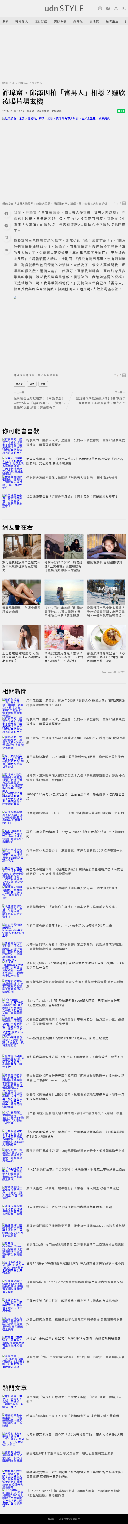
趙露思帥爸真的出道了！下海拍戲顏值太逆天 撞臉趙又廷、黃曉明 (72, 1415)
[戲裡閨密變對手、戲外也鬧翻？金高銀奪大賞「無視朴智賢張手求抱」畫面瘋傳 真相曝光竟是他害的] (13, 1477)
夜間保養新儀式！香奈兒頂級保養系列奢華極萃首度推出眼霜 (69, 1207)
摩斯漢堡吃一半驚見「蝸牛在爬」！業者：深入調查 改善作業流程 (72, 1188)
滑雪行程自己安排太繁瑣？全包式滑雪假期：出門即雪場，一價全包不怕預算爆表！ (106, 611)
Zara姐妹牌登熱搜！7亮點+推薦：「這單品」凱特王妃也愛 (67, 1038)
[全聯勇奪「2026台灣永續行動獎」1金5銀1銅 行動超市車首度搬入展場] (13, 1362)
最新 (5, 21)
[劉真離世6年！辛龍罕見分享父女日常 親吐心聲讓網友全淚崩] (13, 1458)
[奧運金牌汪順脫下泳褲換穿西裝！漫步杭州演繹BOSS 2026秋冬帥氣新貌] (13, 1230)
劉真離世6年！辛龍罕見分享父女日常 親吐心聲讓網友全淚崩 (70, 1453)
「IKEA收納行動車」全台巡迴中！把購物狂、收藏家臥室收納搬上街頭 (75, 1169)
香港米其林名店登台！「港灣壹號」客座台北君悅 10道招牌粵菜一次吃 (106, 657)
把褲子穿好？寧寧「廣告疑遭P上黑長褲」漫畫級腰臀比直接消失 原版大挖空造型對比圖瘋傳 (63, 566)
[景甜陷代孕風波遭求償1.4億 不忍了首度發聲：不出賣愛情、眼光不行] (13, 1062)
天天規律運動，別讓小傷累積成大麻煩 (21, 610)
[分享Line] (6, 226)
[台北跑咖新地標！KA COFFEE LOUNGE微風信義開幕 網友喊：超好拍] (13, 818)
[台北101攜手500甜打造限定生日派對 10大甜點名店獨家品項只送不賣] (13, 1268)
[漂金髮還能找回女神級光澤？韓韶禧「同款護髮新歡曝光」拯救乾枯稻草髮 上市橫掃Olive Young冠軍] (13, 1080)
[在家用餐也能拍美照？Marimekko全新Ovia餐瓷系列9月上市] (13, 930)
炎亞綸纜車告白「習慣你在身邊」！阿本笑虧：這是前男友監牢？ (72, 496)
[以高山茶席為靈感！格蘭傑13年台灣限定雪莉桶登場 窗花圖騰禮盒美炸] (13, 1324)
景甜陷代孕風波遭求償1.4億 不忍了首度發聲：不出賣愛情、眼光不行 (75, 1057)
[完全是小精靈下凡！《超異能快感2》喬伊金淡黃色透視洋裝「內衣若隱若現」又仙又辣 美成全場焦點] (13, 464)
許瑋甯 (19, 383)
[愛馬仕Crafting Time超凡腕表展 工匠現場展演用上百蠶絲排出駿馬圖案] (13, 1249)
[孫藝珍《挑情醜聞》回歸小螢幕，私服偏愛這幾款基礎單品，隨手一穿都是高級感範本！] (13, 1099)
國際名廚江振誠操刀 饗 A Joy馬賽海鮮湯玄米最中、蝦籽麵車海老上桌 (75, 1150)
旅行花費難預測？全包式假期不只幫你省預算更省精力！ (21, 566)
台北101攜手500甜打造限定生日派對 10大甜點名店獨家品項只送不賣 (75, 1263)
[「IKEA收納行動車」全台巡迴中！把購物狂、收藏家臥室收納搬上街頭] (13, 1174)
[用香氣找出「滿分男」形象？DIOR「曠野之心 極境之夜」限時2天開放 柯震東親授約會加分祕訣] (13, 705)
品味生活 (112, 21)
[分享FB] (6, 214)
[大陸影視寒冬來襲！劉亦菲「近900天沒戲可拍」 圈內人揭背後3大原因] (13, 1439)
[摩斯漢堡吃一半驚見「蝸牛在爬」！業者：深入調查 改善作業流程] (13, 1193)
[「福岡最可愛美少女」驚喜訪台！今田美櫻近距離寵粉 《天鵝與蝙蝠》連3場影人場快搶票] (13, 1137)
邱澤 (32, 383)
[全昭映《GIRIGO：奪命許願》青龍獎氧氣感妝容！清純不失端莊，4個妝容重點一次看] (13, 968)
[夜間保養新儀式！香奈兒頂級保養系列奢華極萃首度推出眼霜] (13, 1212)
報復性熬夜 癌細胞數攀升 (104, 562)
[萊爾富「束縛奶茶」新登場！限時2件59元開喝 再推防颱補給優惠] (13, 1343)
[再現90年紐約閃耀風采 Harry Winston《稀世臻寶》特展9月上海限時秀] (13, 836)
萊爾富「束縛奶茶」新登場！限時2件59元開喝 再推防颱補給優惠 (73, 1338)
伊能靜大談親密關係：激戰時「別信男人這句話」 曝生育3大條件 (72, 477)
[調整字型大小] (6, 250)
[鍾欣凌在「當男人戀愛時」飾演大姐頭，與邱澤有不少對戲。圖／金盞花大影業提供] (64, 158)
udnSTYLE (8, 83)
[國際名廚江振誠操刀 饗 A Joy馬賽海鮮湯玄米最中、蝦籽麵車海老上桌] (13, 1155)
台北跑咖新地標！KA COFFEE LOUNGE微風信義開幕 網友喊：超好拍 (75, 813)
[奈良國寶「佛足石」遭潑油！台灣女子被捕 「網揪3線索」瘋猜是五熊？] (13, 1402)
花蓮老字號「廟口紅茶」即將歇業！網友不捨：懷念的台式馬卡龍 (72, 1300)
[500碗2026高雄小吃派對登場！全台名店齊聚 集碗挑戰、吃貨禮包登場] (13, 799)
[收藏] (6, 238)
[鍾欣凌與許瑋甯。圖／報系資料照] (70, 333)
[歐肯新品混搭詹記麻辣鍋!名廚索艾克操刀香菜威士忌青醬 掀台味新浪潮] (13, 986)
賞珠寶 (94, 21)
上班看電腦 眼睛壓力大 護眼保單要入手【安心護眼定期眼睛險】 (21, 657)
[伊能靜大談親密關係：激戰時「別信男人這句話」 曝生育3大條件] (13, 482)
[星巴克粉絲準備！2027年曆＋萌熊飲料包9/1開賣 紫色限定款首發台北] (13, 761)
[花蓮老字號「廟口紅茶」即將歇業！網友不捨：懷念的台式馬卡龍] (13, 1305)
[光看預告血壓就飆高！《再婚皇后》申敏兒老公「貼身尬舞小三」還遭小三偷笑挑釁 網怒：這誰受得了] (13, 1024)
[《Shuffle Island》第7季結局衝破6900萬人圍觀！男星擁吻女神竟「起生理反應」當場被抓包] (13, 1005)
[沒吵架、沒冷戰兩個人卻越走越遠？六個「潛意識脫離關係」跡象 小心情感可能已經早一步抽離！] (13, 780)
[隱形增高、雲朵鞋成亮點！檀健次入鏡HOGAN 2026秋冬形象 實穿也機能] (13, 743)
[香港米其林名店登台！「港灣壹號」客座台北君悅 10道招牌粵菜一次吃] (13, 855)
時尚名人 (21, 21)
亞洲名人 (37, 83)
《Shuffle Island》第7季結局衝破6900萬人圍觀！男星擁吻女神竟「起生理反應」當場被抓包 (63, 611)
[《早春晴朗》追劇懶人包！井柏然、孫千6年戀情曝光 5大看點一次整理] (13, 1118)
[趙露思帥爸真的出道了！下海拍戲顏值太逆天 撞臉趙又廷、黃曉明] (13, 1420)
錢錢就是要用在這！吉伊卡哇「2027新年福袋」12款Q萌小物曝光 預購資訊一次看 (63, 657)
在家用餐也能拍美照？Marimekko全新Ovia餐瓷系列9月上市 (69, 925)
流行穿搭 (41, 21)
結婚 (43, 383)
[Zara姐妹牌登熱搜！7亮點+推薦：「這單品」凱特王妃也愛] (13, 1043)
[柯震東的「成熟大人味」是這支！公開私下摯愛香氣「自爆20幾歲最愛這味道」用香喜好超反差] (13, 445)
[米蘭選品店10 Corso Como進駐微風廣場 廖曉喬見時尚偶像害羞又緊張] (13, 1287)
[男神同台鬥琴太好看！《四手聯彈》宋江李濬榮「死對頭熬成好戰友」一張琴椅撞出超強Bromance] (13, 949)
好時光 (78, 21)
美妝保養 (60, 21)
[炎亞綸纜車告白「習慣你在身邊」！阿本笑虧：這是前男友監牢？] (13, 501)
